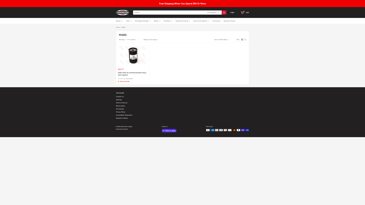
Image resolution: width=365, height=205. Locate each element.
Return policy (120, 106)
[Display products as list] (245, 39)
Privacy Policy (120, 112)
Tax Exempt (216, 21)
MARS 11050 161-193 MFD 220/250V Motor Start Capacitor (132, 74)
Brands (118, 21)
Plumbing (167, 21)
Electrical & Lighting (200, 21)
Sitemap (119, 100)
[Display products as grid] (242, 39)
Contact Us (120, 96)
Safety (156, 21)
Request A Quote (229, 21)
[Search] (224, 12)
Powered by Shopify (122, 129)
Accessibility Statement (124, 115)
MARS (123, 27)
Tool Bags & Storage (141, 21)
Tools (127, 21)
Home (118, 27)
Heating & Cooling (181, 21)
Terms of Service (121, 103)
